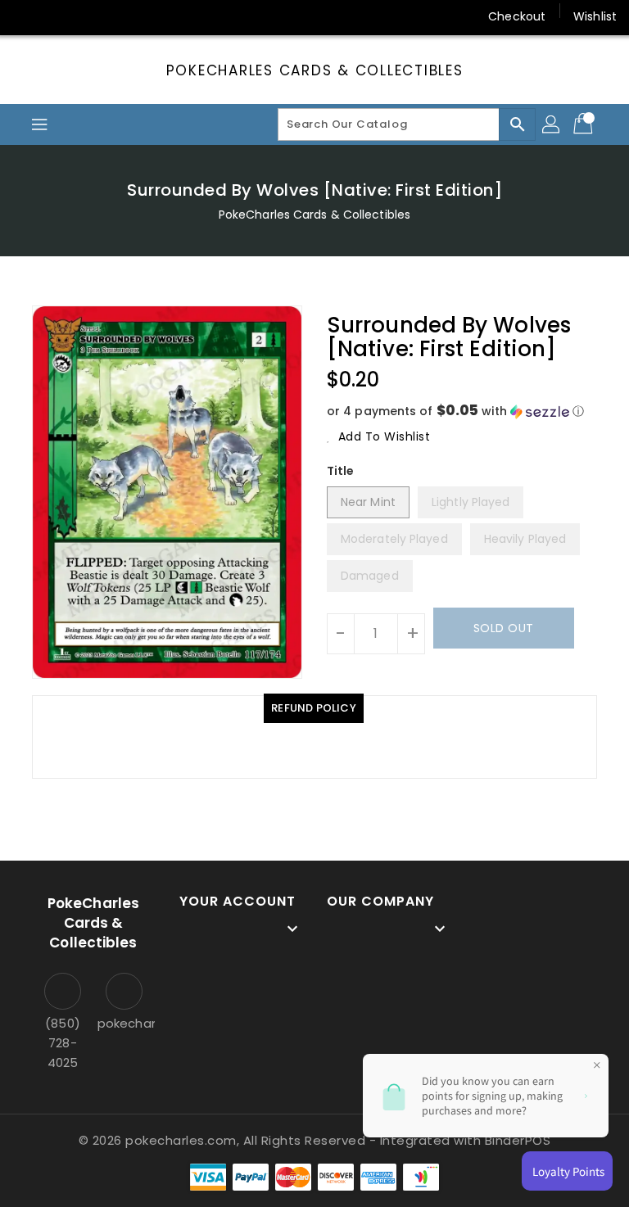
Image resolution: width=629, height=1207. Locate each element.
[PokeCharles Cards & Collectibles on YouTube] (182, 16)
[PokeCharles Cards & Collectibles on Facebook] (26, 16)
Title (341, 471)
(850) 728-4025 (62, 1043)
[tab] (314, 708)
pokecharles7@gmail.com (124, 1023)
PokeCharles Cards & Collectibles (315, 70)
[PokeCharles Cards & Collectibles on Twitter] (57, 16)
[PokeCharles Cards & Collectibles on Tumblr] (150, 16)
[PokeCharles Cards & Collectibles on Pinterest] (88, 16)
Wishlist (595, 16)
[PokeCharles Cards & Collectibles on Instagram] (119, 16)
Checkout (516, 16)
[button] (462, 411)
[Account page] (552, 124)
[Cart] (584, 124)
